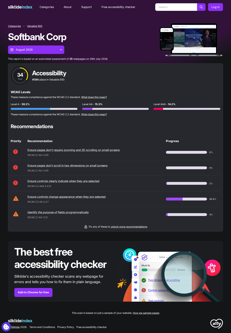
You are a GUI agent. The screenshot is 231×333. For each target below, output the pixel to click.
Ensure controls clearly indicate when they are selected (63, 181)
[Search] (201, 7)
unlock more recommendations (129, 226)
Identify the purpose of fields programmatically (58, 212)
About (68, 7)
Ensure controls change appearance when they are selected (67, 196)
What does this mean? (94, 97)
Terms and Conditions (42, 327)
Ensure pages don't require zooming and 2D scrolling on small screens (74, 150)
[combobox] (36, 49)
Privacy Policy (65, 327)
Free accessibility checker (118, 7)
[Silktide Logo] (20, 320)
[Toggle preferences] (6, 326)
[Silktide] (20, 7)
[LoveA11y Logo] (216, 324)
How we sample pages (146, 312)
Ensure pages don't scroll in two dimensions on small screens (67, 165)
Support (86, 7)
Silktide (15, 327)
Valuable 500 (34, 26)
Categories (47, 7)
